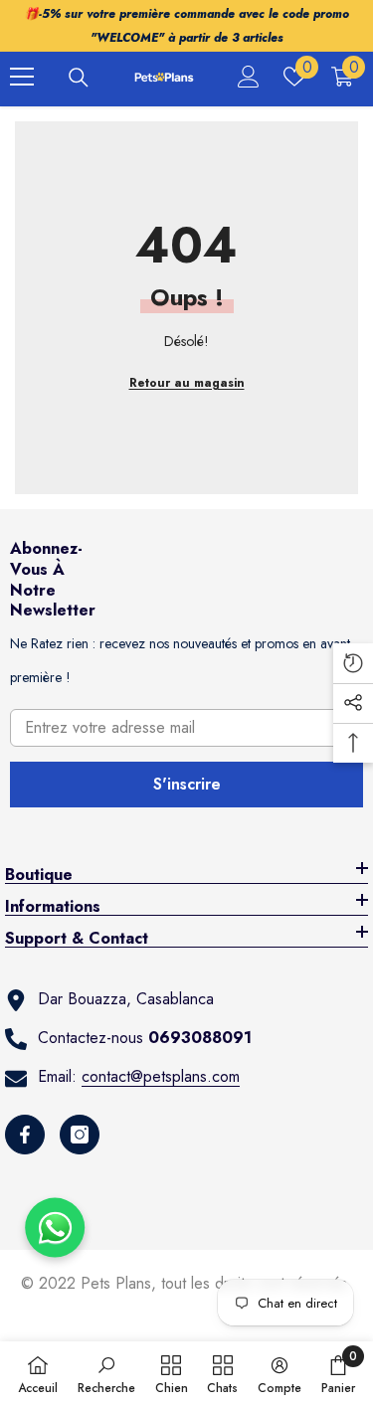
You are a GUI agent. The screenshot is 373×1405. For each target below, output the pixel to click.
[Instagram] (79, 1134)
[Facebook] (25, 1134)
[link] (106, 1373)
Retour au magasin (187, 383)
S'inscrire (187, 784)
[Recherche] (79, 77)
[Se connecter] (249, 77)
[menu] (22, 76)
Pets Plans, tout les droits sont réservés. (216, 1283)
